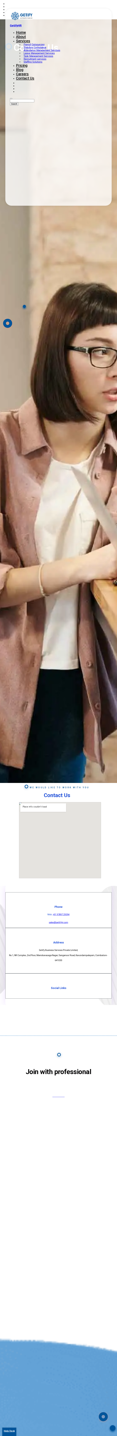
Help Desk (9, 1431)
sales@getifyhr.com (58, 922)
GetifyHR (16, 25)
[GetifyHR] (22, 19)
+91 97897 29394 (61, 914)
